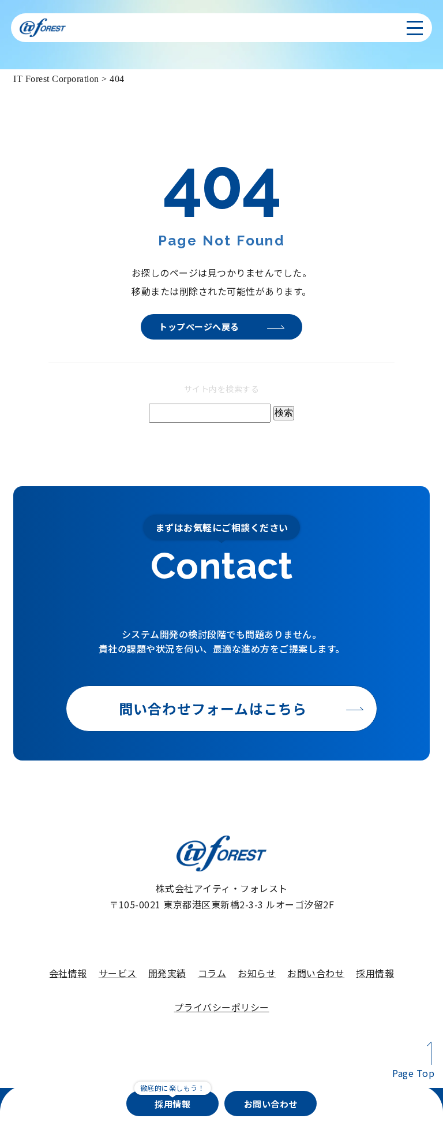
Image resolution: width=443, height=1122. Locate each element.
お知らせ (257, 973)
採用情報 (375, 973)
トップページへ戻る (199, 326)
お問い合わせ (315, 973)
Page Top (413, 1073)
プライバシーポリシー (221, 1007)
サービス (118, 973)
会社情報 (68, 973)
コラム (212, 973)
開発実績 (167, 973)
